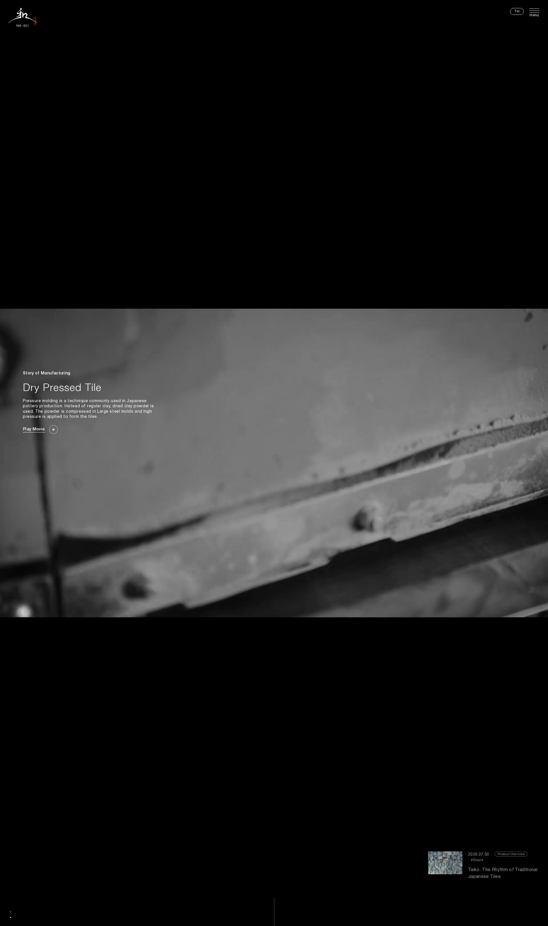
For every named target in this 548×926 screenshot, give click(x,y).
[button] (10, 912)
